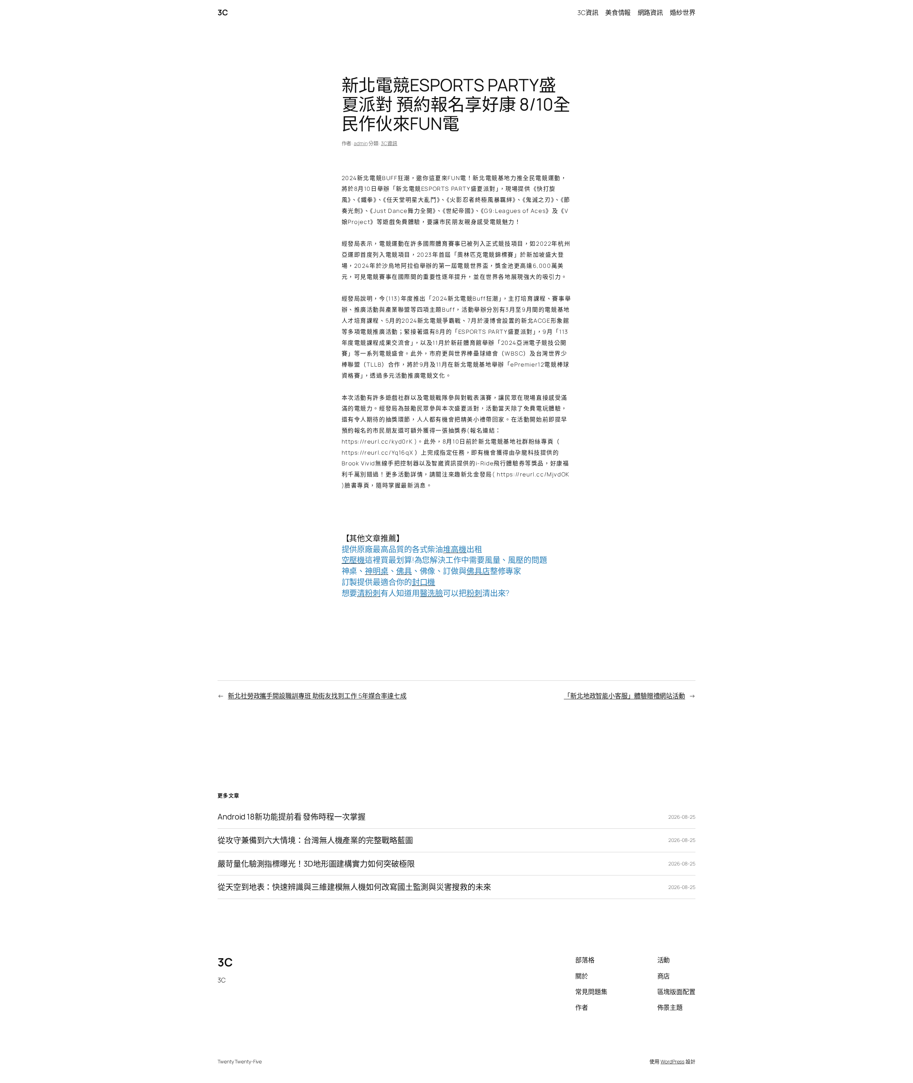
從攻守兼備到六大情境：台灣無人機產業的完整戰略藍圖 (315, 840)
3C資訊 (389, 143)
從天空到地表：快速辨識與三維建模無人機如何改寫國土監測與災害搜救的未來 (354, 887)
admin (361, 143)
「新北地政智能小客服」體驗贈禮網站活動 (624, 695)
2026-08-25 (681, 816)
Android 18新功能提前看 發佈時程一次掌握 (292, 816)
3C (223, 12)
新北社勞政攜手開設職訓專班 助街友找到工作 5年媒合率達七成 (317, 695)
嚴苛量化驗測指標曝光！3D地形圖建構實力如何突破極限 (316, 863)
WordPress (672, 1061)
